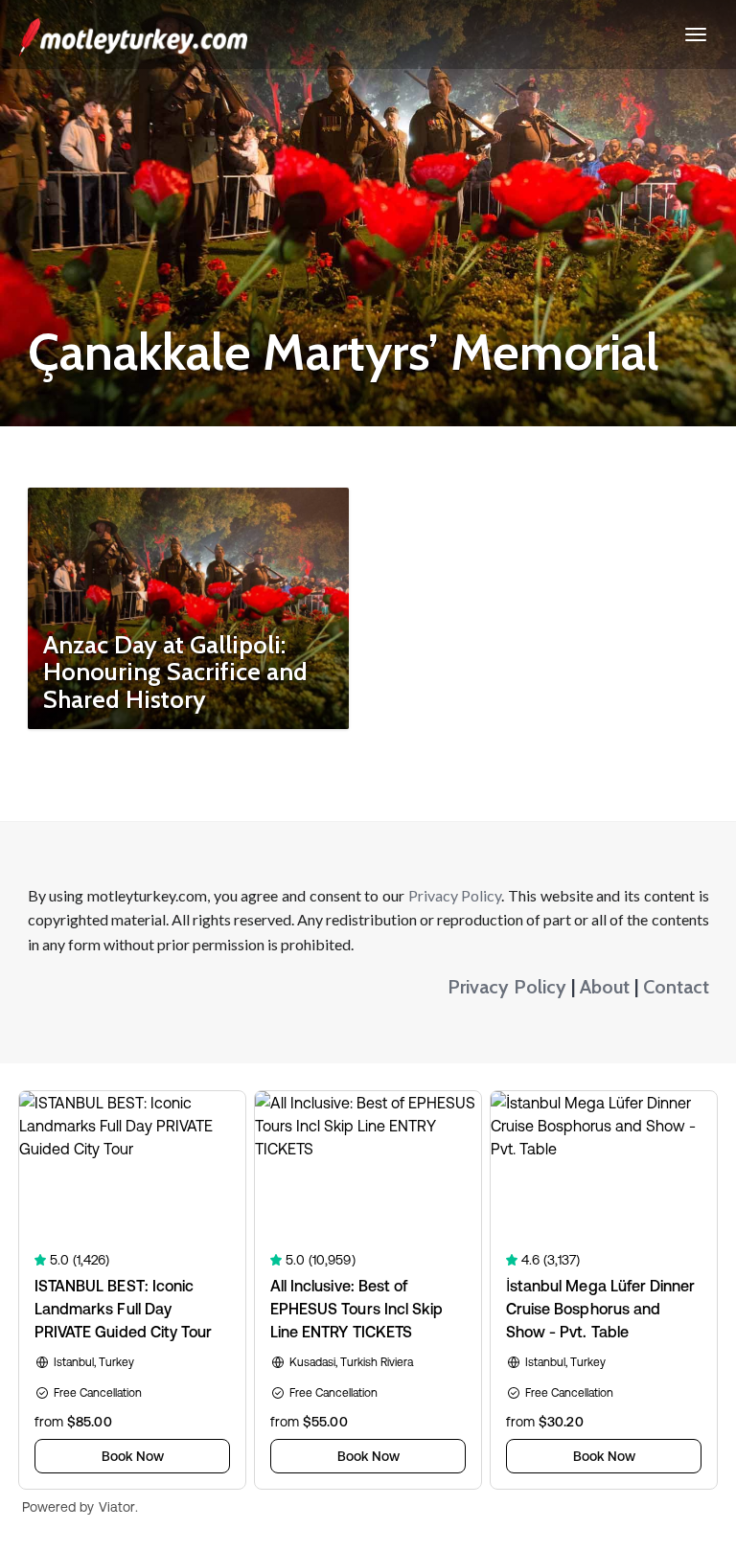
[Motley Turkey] (133, 34)
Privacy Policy (455, 895)
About (605, 986)
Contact (676, 986)
